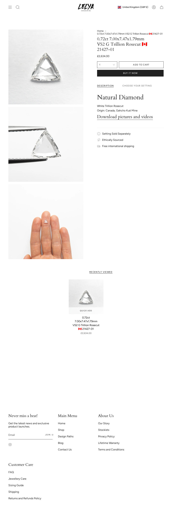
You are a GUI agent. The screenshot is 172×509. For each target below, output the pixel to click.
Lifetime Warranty (108, 443)
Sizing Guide (16, 485)
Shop (61, 429)
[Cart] (161, 7)
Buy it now (130, 73)
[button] (18, 7)
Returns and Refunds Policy (24, 498)
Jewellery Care (17, 478)
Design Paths (65, 436)
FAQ (11, 472)
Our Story (104, 423)
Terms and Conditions (111, 449)
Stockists (103, 429)
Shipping (13, 491)
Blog (60, 443)
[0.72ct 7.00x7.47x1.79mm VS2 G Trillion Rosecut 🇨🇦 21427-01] (86, 296)
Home (100, 31)
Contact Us (65, 449)
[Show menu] (10, 7)
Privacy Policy (106, 436)
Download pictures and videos (125, 117)
